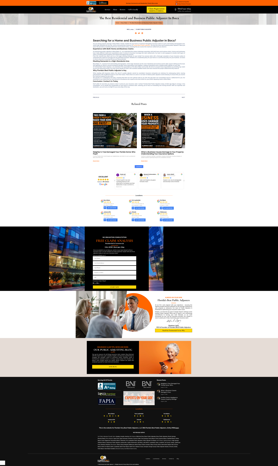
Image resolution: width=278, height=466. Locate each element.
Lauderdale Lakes (153, 442)
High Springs (175, 440)
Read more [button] (119, 187)
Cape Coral (116, 438)
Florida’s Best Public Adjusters (141, 45)
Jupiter (129, 442)
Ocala (141, 446)
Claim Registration (156, 8)
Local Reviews (156, 458)
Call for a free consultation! (184, 11)
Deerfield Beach (171, 438)
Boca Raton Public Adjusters (148, 436)
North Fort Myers (105, 446)
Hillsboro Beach (102, 442)
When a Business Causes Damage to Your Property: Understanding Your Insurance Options (162, 153)
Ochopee (146, 446)
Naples (169, 444)
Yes (95, 283)
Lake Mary (139, 442)
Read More (96, 161)
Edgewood (107, 440)
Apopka (118, 436)
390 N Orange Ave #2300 (137, 215)
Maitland (103, 444)
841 (104, 215)
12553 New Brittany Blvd (165, 203)
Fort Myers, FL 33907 (164, 205)
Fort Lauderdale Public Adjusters (134, 440)
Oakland (137, 446)
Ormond (171, 446)
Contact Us (171, 458)
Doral (102, 440)
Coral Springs (144, 438)
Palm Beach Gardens (109, 448)
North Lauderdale (114, 446)
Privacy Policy (126, 464)
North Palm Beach (124, 446)
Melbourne (131, 444)
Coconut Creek (137, 438)
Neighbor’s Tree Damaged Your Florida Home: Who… (170, 384)
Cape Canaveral (123, 438)
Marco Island (120, 444)
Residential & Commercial (114, 243)
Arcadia (122, 436)
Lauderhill (161, 442)
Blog (178, 458)
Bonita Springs (172, 436)
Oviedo (175, 446)
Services (164, 458)
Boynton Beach (101, 438)
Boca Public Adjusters (162, 436)
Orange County (152, 446)
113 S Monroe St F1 (164, 215)
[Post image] (158, 384)
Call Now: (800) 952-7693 (114, 247)
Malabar (108, 444)
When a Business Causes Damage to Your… (168, 391)
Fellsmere (122, 440)
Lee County (167, 442)
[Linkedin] (118, 416)
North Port (132, 446)
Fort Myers (163, 200)
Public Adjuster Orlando (163, 446)
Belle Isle (138, 436)
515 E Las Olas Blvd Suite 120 (138, 203)
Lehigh (172, 442)
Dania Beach (151, 438)
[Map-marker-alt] (104, 416)
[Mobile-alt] (107, 416)
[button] (136, 33)
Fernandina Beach (115, 440)
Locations (148, 458)
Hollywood (109, 442)
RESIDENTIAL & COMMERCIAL (156, 11)
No (98, 283)
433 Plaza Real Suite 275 (109, 203)
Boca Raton (107, 200)
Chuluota (130, 438)
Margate (126, 444)
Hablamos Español (183, 1)
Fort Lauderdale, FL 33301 (137, 205)
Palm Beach (101, 448)
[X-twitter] (115, 416)
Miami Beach (138, 444)
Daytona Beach (163, 438)
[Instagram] (113, 416)
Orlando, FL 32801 (135, 217)
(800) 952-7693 (184, 8)
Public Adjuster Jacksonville (119, 442)
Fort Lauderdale (136, 200)
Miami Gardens (146, 444)
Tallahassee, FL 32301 (164, 217)
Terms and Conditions (134, 464)
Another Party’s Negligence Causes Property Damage (169, 398)
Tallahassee (163, 212)
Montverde (164, 444)
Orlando (134, 212)
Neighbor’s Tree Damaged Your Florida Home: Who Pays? (114, 153)
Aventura (127, 436)
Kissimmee (134, 442)
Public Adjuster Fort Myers (149, 440)
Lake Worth (146, 442)
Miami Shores (154, 444)
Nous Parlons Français (184, 4)
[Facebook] (110, 416)
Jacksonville (107, 212)
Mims (159, 444)
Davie (156, 438)
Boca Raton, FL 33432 (108, 205)
